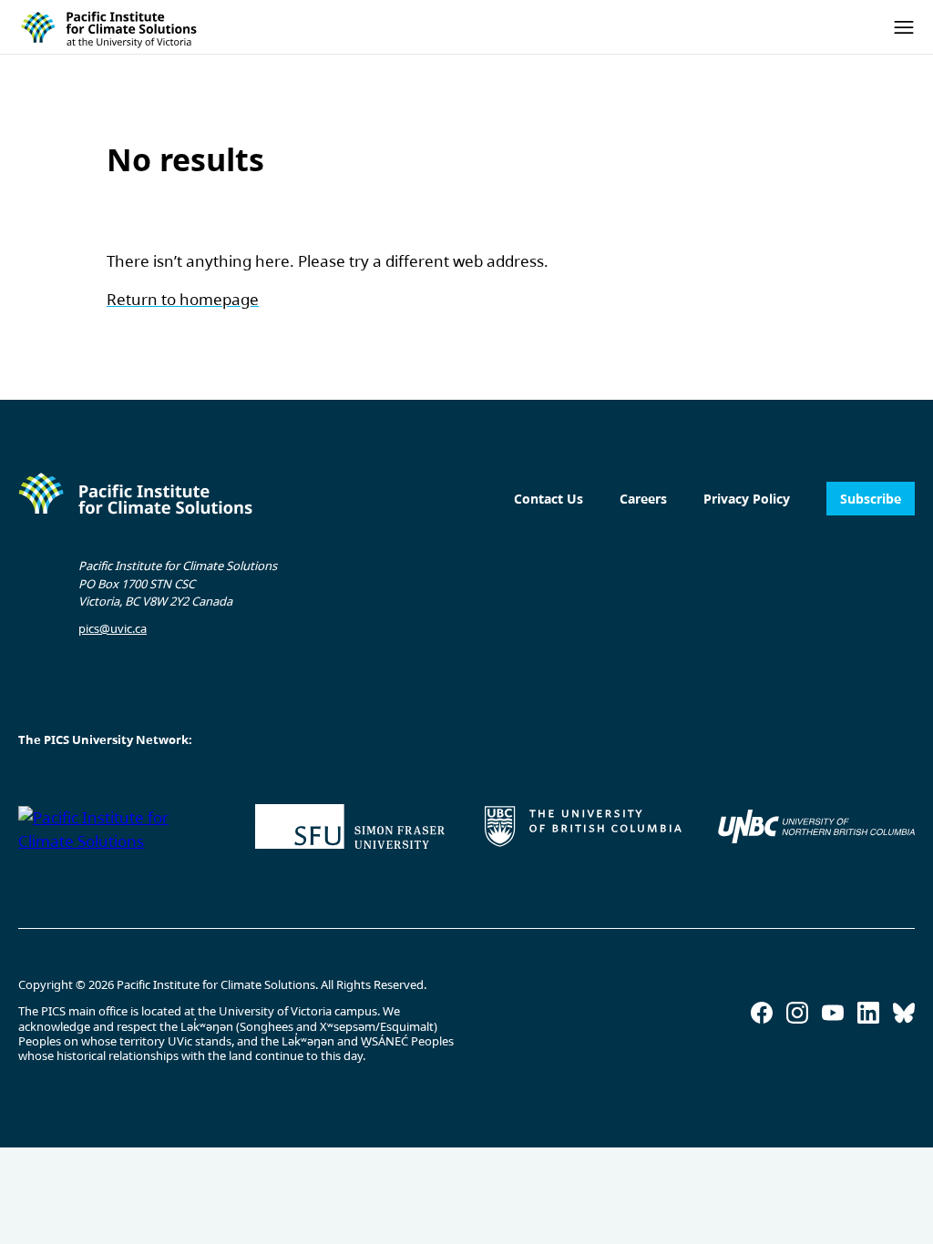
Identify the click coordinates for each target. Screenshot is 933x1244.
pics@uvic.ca (112, 628)
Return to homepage (183, 299)
